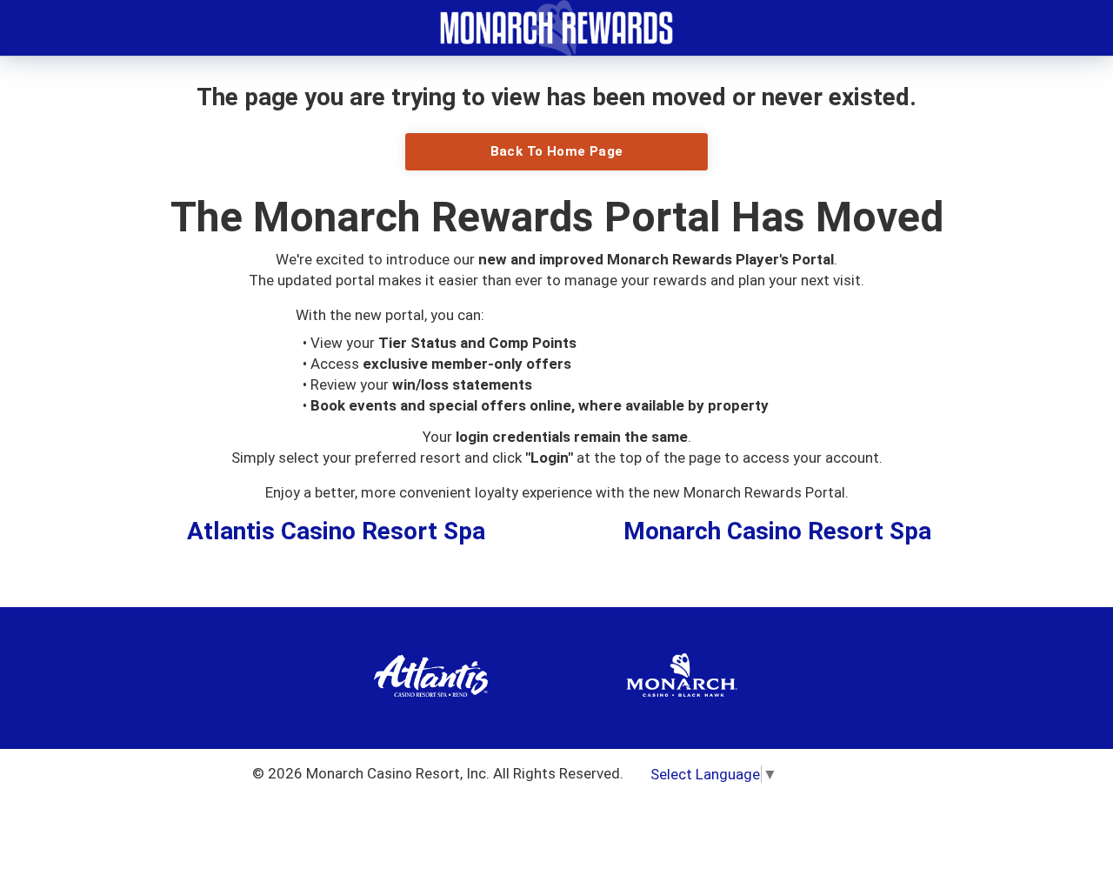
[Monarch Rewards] (556, 26)
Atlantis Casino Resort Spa (336, 531)
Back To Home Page (556, 151)
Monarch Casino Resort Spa (777, 531)
